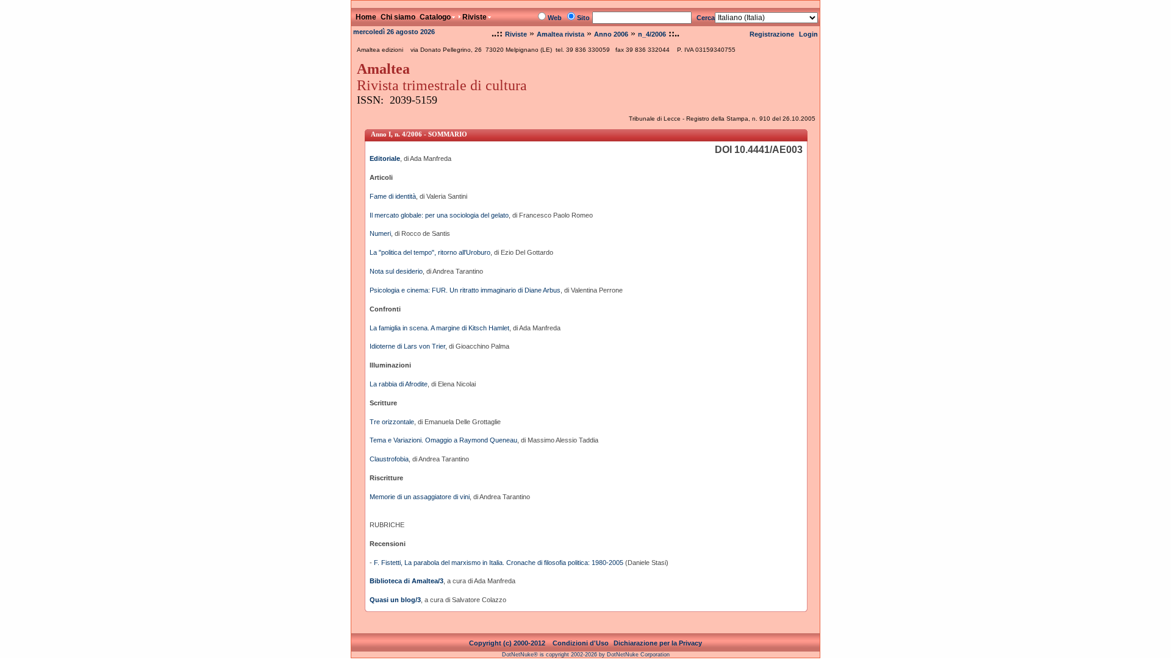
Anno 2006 (611, 34)
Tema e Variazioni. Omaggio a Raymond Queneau (443, 440)
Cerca (706, 17)
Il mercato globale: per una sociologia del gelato (439, 215)
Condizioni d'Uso (581, 643)
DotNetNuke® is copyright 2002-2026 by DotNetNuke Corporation (586, 655)
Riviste (516, 34)
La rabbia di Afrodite (399, 384)
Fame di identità (393, 196)
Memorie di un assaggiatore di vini (420, 496)
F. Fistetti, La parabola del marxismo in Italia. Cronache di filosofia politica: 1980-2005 (498, 562)
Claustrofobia (389, 459)
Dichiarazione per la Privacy (658, 643)
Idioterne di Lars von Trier (407, 346)
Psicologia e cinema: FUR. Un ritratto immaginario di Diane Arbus (465, 290)
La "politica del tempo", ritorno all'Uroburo (430, 252)
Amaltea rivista (560, 34)
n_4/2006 (652, 34)
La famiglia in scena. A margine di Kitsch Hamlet (439, 328)
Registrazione (772, 34)
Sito (583, 17)
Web (555, 17)
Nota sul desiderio (396, 271)
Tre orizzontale (392, 421)
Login (808, 34)
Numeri (380, 233)
